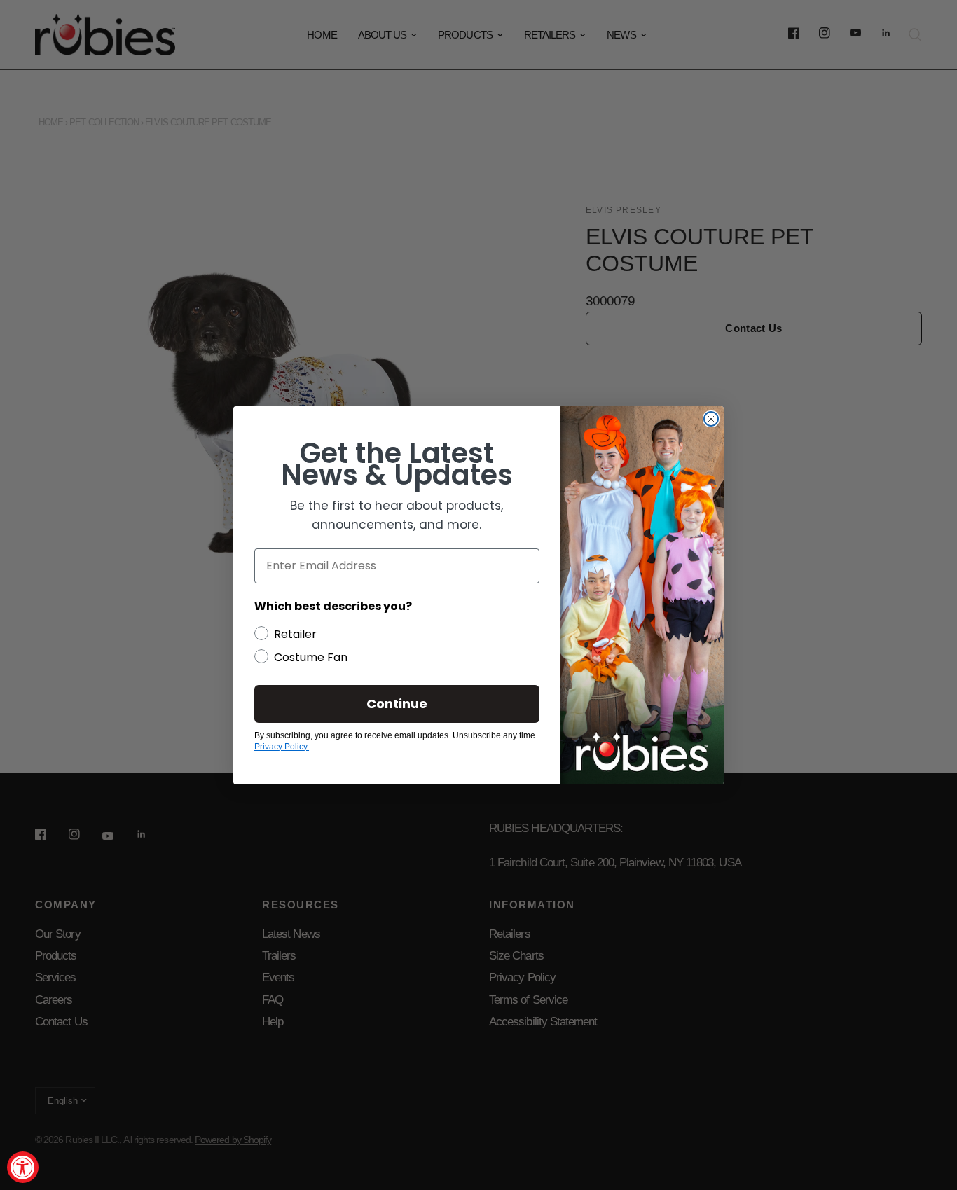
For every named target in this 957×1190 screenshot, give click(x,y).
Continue (396, 703)
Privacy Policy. (281, 747)
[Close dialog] (711, 419)
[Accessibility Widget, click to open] (23, 1167)
